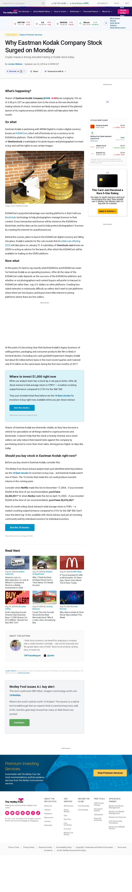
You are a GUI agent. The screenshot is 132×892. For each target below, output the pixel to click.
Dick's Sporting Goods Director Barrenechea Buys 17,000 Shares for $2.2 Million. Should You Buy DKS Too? (16, 617)
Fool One (67, 829)
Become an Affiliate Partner (117, 828)
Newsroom (48, 817)
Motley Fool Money (68, 834)
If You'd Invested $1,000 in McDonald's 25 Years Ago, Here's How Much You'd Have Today (71, 579)
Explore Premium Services (31, 35)
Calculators (98, 815)
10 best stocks (62, 395)
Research (48, 814)
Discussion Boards (98, 810)
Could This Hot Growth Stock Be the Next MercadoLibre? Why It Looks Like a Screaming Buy (43, 617)
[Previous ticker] (8, 23)
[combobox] (23, 3)
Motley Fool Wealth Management (116, 812)
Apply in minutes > (107, 211)
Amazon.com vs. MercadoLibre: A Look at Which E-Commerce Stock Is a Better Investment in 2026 (16, 582)
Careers (47, 810)
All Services (68, 806)
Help (127, 3)
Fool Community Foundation (115, 822)
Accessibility (102, 3)
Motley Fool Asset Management (116, 807)
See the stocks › (22, 408)
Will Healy (77, 572)
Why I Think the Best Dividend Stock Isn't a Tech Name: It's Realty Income (42, 581)
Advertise (48, 825)
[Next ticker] (106, 23)
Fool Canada (83, 810)
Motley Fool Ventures (117, 817)
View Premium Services (110, 773)
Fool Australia (83, 806)
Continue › (19, 722)
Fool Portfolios (68, 824)
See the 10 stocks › (20, 527)
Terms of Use (13, 847)
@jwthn (50, 655)
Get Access (94, 141)
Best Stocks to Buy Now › (123, 11)
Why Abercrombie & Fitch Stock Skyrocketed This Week (72, 615)
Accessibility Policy (64, 847)
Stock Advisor (67, 811)
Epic (65, 815)
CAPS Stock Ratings (99, 804)
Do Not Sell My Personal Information (71, 850)
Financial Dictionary (98, 819)
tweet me (35, 650)
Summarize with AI (55, 71)
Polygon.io (34, 821)
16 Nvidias (14, 695)
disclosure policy (23, 673)
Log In (116, 3)
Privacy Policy (28, 847)
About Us (48, 806)
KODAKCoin (21, 133)
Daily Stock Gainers (114, 24)
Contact (47, 821)
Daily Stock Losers (118, 28)
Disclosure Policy (45, 847)
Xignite (24, 821)
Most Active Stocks (115, 19)
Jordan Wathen (15, 64)
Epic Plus (67, 819)
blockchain (10, 217)
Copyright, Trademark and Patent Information (94, 847)
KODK (47, 98)
